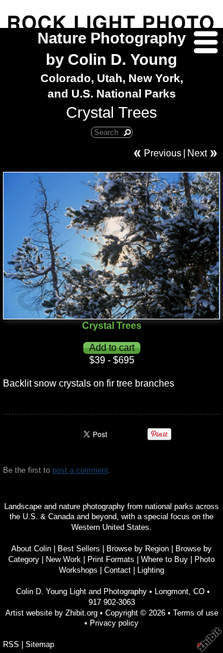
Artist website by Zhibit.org (51, 612)
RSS (11, 644)
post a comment (80, 470)
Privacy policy (114, 623)
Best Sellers (79, 548)
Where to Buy (164, 559)
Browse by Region (137, 548)
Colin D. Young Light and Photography (81, 591)
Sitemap (40, 644)
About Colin (31, 548)
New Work (63, 559)
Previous (162, 153)
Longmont (172, 591)
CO (199, 591)
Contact (117, 570)
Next (197, 153)
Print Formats (110, 559)
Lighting (150, 570)
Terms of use (195, 612)
